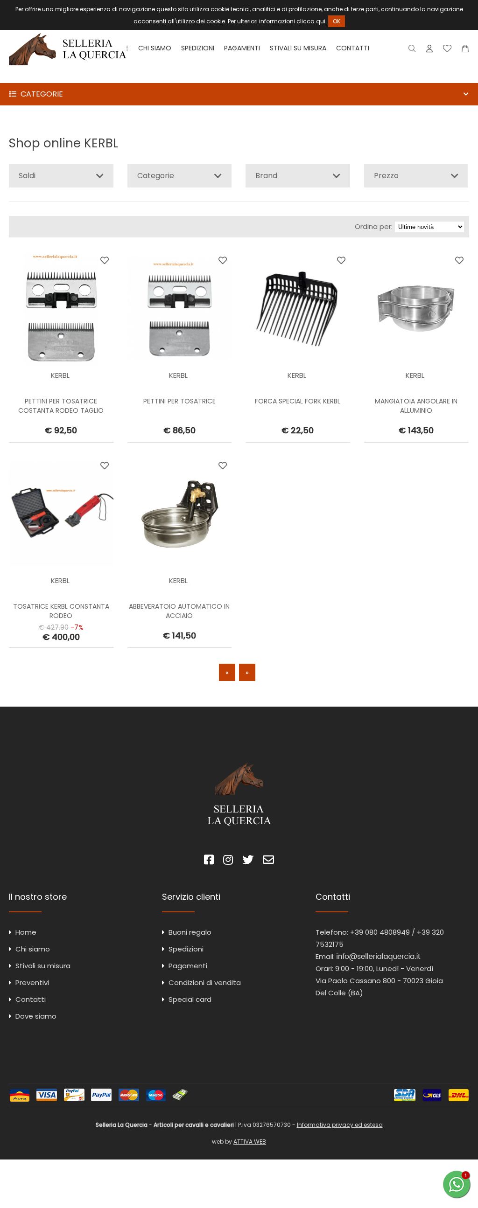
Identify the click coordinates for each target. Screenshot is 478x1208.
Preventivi (32, 982)
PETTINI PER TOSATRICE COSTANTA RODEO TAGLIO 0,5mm (61, 410)
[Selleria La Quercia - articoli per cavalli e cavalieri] (68, 77)
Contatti (352, 48)
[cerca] (412, 51)
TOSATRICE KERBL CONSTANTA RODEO (61, 611)
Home (25, 932)
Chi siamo (154, 48)
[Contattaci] (465, 51)
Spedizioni (197, 48)
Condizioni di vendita (205, 982)
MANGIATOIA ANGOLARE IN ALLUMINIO (416, 405)
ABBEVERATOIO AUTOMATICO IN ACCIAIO (179, 611)
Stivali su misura (298, 48)
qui (320, 21)
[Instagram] (228, 861)
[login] (429, 51)
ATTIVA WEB (249, 1142)
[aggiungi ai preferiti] (104, 260)
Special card (190, 999)
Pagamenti (242, 48)
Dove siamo (35, 1016)
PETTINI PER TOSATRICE (179, 401)
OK (336, 21)
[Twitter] (248, 861)
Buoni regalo (190, 932)
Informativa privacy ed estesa (340, 1125)
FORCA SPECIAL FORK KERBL (297, 401)
